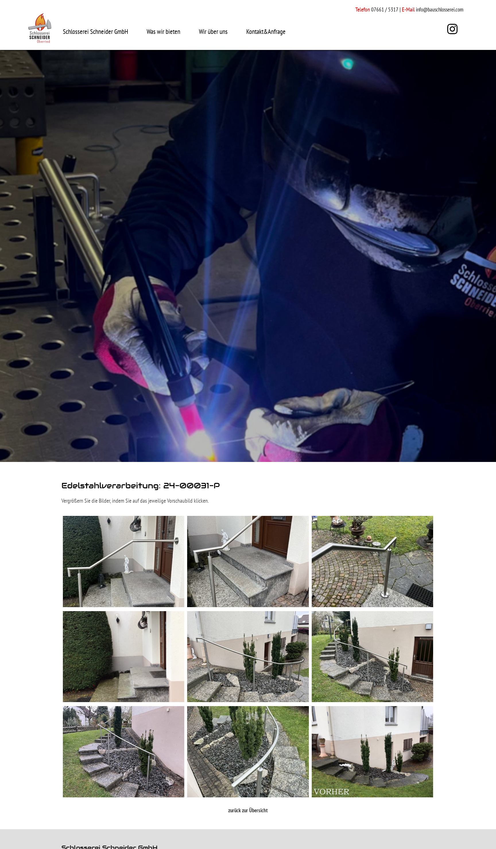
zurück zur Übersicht (248, 810)
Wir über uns (213, 31)
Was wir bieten (163, 31)
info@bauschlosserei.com (439, 9)
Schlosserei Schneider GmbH (95, 31)
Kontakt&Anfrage (266, 31)
